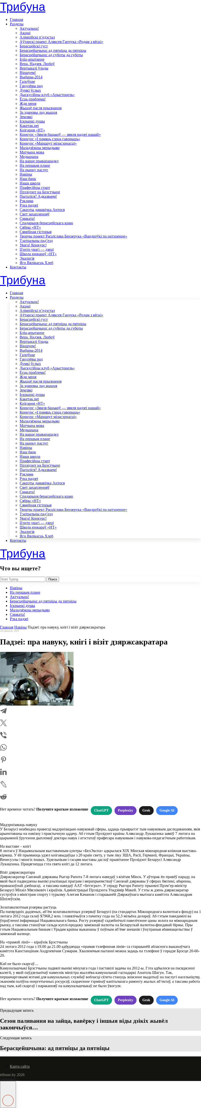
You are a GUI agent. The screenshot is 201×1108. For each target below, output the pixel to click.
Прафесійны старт (35, 187)
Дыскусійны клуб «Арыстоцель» (47, 95)
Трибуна (22, 6)
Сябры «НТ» (30, 227)
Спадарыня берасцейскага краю (46, 223)
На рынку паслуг (34, 170)
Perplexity (125, 810)
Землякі (26, 117)
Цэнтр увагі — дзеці (37, 249)
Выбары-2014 (31, 77)
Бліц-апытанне (32, 59)
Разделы (17, 24)
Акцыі (25, 33)
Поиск (52, 579)
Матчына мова (32, 152)
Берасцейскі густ (34, 46)
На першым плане (35, 165)
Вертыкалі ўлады (34, 68)
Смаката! (27, 218)
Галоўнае (27, 81)
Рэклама (26, 201)
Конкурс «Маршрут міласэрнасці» (48, 143)
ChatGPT (101, 810)
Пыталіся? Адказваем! (38, 196)
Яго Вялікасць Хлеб (36, 263)
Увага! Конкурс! (33, 245)
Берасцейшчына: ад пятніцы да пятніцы (53, 50)
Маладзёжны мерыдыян (40, 148)
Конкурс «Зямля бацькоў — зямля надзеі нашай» (60, 134)
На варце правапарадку (39, 161)
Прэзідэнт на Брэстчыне (40, 192)
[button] (8, 1094)
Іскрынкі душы (32, 121)
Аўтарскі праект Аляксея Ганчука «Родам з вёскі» (61, 42)
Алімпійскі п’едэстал (37, 37)
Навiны (26, 174)
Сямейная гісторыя (35, 232)
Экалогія (27, 258)
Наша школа (30, 183)
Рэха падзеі (29, 205)
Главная (16, 19)
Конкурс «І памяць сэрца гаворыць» (50, 139)
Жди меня (28, 103)
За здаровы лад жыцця (38, 112)
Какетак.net (29, 126)
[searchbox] (22, 579)
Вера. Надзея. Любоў (37, 64)
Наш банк (28, 179)
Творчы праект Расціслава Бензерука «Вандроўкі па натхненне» (73, 236)
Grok (146, 810)
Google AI (167, 810)
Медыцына (29, 156)
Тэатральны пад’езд (36, 240)
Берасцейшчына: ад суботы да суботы (51, 55)
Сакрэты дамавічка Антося (42, 210)
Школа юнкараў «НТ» (38, 254)
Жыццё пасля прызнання (41, 108)
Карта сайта (20, 1066)
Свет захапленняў (35, 214)
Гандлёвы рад (31, 86)
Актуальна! (29, 28)
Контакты (18, 267)
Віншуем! (28, 72)
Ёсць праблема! (33, 99)
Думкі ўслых (30, 90)
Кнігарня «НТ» (32, 130)
